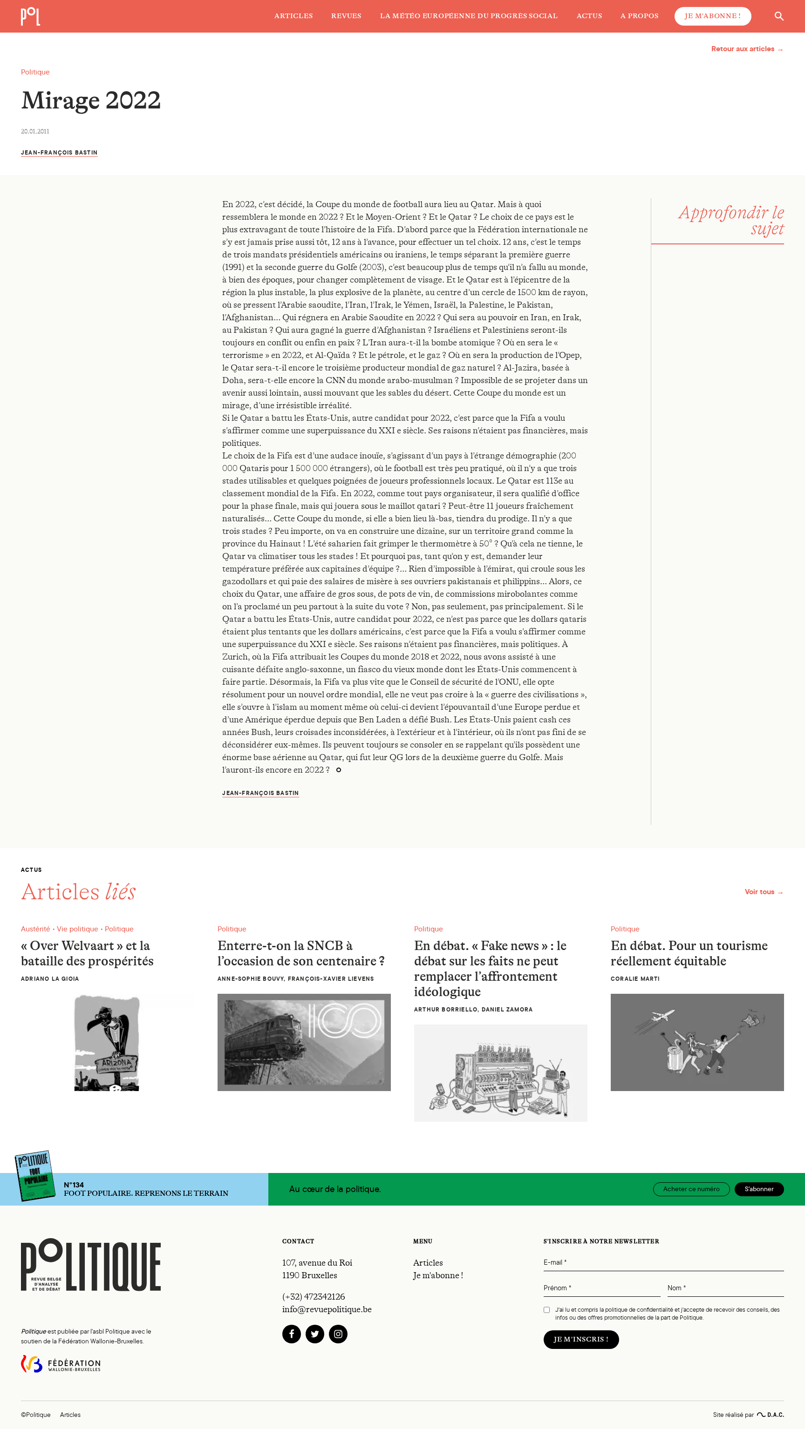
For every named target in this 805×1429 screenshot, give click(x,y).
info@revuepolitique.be (327, 1309)
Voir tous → (764, 891)
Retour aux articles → (747, 48)
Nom (677, 1288)
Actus (589, 16)
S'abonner (759, 1188)
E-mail (555, 1262)
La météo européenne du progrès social (469, 16)
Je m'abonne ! (713, 16)
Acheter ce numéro (691, 1188)
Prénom (557, 1288)
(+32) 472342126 (313, 1297)
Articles (293, 16)
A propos (639, 16)
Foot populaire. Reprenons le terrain (146, 1189)
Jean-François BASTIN (59, 152)
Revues (346, 16)
